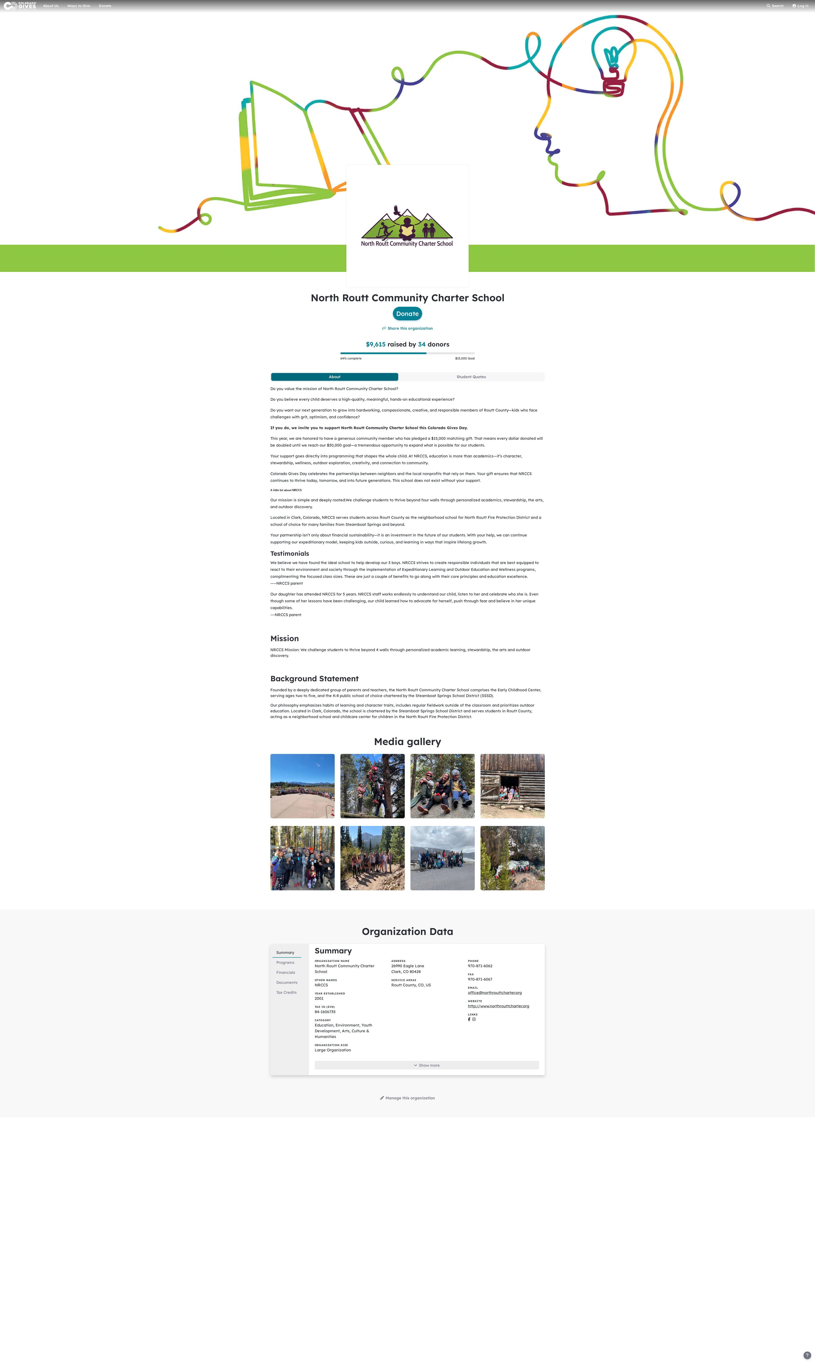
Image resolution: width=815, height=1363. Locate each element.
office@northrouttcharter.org (495, 992)
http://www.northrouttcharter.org (498, 1006)
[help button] (807, 1355)
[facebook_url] (469, 1019)
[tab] (334, 377)
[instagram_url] (474, 1019)
